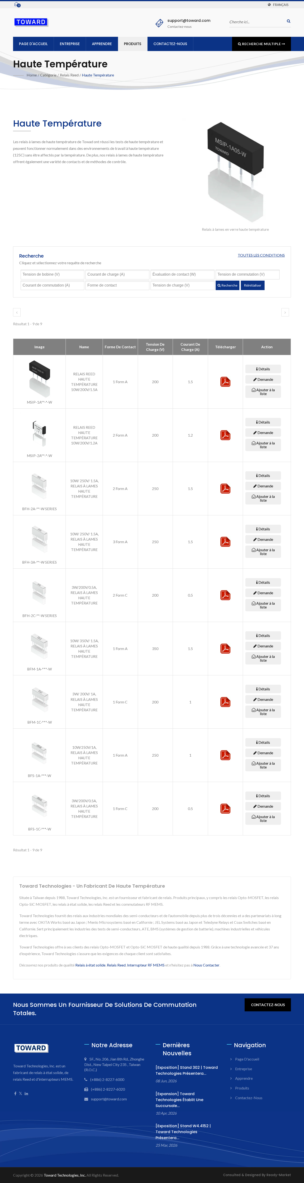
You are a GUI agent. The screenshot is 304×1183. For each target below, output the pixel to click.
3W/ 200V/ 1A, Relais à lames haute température (84, 702)
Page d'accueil (33, 43)
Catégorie (48, 75)
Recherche (229, 285)
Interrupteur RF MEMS (146, 965)
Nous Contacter (206, 965)
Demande (265, 379)
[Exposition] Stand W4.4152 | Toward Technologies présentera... (183, 1132)
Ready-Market (278, 1175)
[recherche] (287, 21)
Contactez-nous (170, 43)
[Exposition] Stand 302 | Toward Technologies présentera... (187, 1070)
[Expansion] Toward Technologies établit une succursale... (179, 1099)
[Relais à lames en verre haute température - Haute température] (235, 172)
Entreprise (70, 43)
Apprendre (102, 43)
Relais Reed (69, 75)
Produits (132, 43)
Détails (264, 369)
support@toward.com (188, 20)
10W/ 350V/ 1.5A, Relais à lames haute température (84, 649)
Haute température (98, 75)
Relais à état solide (90, 965)
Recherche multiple (261, 44)
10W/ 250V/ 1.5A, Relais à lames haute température (84, 489)
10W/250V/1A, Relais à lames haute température (84, 755)
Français (281, 5)
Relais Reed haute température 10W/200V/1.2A (84, 435)
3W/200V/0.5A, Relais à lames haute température (84, 595)
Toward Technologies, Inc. (65, 1175)
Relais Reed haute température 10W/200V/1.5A (84, 382)
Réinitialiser (252, 285)
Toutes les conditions (261, 255)
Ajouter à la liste (265, 391)
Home (32, 75)
